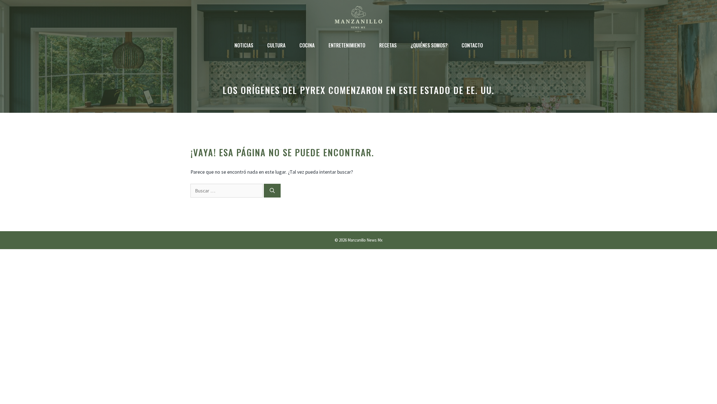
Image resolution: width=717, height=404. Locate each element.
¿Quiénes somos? (429, 45)
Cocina (307, 45)
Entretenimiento (347, 45)
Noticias (243, 45)
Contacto (472, 45)
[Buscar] (272, 191)
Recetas (388, 45)
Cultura (276, 45)
